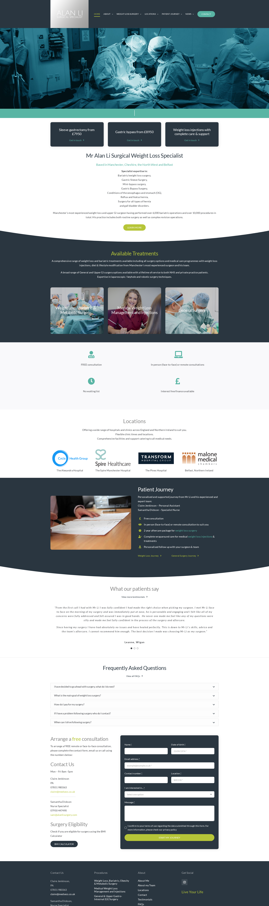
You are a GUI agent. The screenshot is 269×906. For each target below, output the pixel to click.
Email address (132, 743)
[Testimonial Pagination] (131, 633)
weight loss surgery (186, 530)
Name (128, 729)
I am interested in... (135, 772)
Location (176, 758)
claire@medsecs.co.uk (62, 776)
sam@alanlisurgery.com (63, 799)
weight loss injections (200, 536)
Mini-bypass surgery (134, 184)
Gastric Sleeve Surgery (134, 179)
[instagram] (184, 867)
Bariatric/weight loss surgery (134, 175)
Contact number (133, 758)
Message (130, 786)
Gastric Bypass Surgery (134, 188)
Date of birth (178, 729)
